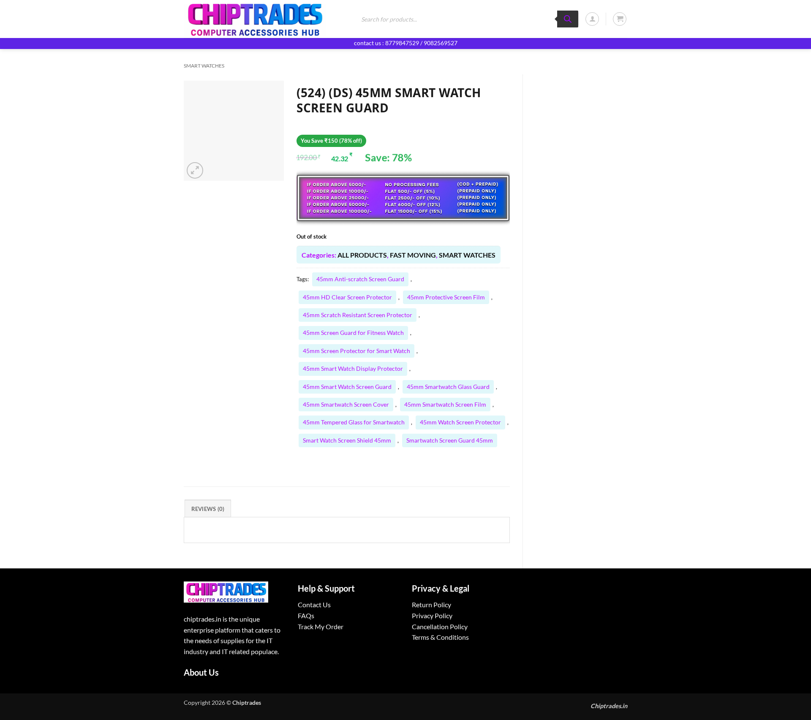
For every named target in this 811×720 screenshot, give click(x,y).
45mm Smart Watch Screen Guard (347, 386)
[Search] (567, 19)
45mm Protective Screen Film (446, 297)
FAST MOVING (413, 255)
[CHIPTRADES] (263, 19)
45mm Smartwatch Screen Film (445, 404)
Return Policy (431, 604)
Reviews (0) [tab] (208, 508)
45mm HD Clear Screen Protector (347, 297)
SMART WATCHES (204, 65)
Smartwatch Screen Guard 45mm (449, 440)
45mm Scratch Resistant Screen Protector (357, 314)
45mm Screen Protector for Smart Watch (356, 350)
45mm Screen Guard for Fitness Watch (353, 332)
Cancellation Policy (440, 626)
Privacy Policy (432, 615)
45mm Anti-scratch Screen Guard (360, 279)
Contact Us (314, 604)
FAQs (306, 615)
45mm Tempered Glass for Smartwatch (354, 422)
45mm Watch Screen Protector (460, 422)
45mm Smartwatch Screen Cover (346, 404)
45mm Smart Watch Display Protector (353, 368)
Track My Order (320, 626)
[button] (592, 19)
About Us (201, 672)
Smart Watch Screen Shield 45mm (347, 440)
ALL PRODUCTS (362, 255)
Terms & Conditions (440, 637)
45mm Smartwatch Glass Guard (448, 386)
